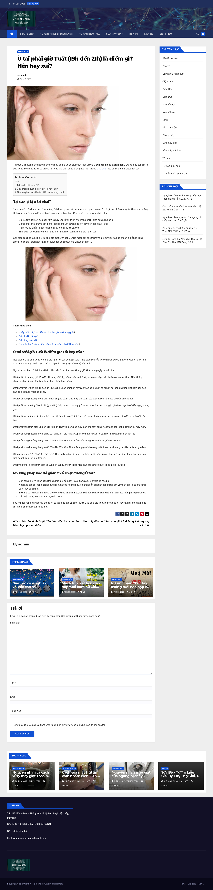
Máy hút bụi (168, 104)
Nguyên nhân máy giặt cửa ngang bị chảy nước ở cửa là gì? (131, 776)
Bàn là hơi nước (171, 58)
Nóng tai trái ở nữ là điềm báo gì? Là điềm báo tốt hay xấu (48, 344)
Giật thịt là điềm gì (28, 336)
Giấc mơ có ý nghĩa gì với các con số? (30, 585)
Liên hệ (148, 34)
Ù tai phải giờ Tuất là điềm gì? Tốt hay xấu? (37, 189)
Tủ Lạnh (166, 158)
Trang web (15, 711)
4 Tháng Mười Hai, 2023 (176, 781)
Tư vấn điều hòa (89, 34)
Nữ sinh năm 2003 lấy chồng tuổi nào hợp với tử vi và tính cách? (130, 587)
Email (14, 697)
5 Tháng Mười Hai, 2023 (126, 781)
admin (24, 75)
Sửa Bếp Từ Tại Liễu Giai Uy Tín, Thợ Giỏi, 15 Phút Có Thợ (180, 776)
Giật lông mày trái (28, 340)
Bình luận (15, 622)
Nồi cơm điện (169, 127)
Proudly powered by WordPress (20, 884)
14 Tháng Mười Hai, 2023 (78, 781)
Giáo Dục (167, 97)
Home (183, 884)
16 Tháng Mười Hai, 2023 (28, 781)
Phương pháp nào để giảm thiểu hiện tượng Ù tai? (40, 192)
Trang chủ (27, 34)
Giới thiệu (166, 34)
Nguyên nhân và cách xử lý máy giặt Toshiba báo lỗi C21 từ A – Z (31, 776)
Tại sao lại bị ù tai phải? (28, 185)
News (165, 120)
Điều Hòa (167, 89)
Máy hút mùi (168, 112)
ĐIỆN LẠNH (168, 81)
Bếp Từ (133, 34)
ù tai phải (101, 168)
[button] (197, 34)
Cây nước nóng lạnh (173, 74)
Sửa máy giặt (114, 34)
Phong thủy (23, 51)
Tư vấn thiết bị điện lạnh (56, 34)
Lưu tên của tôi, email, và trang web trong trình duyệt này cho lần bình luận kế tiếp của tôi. (59, 725)
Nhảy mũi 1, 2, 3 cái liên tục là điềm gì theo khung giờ (46, 332)
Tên (13, 683)
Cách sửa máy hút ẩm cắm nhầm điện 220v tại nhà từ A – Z (80, 776)
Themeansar (57, 884)
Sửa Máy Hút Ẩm (171, 150)
